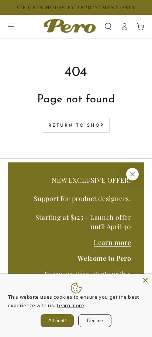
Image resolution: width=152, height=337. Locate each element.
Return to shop (76, 125)
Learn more (112, 242)
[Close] (132, 174)
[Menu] (11, 26)
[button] (108, 26)
